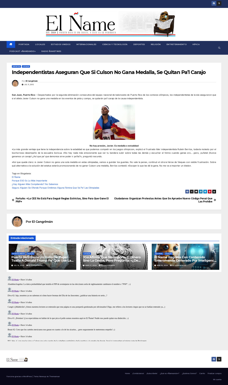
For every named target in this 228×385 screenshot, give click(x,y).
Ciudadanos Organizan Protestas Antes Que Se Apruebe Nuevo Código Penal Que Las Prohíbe (163, 200)
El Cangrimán (32, 81)
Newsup (42, 376)
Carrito (202, 373)
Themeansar (54, 376)
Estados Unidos (60, 44)
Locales (40, 44)
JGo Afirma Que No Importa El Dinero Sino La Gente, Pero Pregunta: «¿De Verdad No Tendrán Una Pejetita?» (112, 260)
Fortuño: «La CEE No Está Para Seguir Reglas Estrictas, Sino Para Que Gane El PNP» (62, 200)
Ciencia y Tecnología (115, 44)
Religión (156, 44)
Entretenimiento (177, 44)
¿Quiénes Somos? (189, 373)
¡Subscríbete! (152, 373)
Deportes (139, 44)
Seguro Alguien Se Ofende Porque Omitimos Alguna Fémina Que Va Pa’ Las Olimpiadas (55, 187)
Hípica (196, 44)
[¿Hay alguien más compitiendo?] (114, 122)
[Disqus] (114, 308)
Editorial (159, 253)
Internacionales (86, 44)
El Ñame (16, 177)
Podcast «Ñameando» (23, 51)
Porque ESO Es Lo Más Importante (29, 180)
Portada (23, 44)
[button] (219, 48)
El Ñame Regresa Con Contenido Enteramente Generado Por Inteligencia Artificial (185, 260)
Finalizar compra (214, 373)
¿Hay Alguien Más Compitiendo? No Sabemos (35, 184)
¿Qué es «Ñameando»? (169, 373)
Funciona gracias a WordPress (20, 376)
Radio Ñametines (51, 51)
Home (127, 373)
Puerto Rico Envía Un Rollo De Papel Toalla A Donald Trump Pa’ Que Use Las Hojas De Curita (42, 260)
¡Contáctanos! (138, 373)
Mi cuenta (217, 379)
